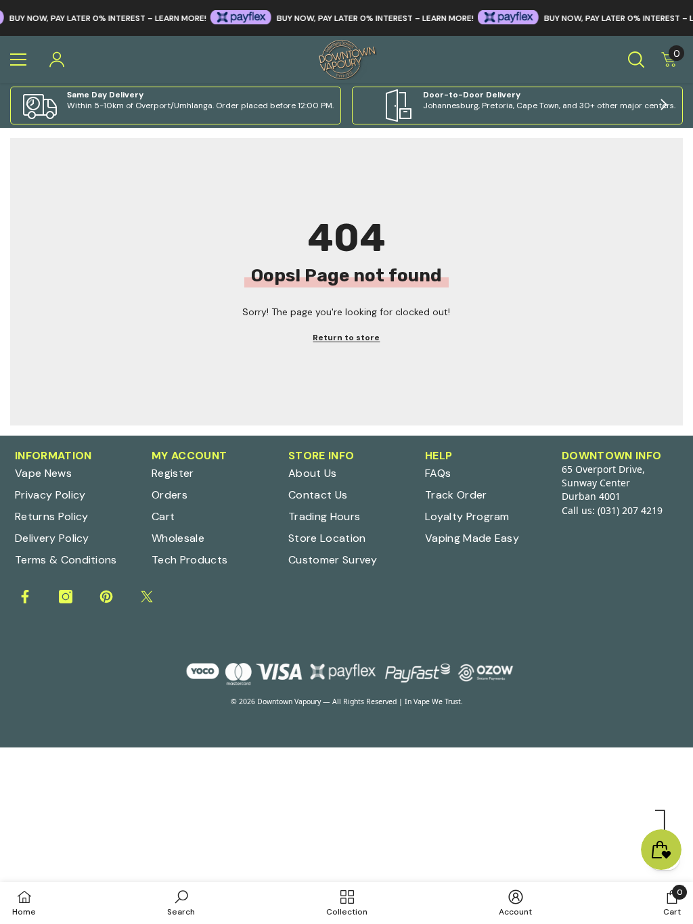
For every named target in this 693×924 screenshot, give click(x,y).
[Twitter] (146, 596)
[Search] (636, 59)
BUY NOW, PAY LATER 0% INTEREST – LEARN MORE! (360, 18)
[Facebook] (25, 596)
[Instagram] (65, 596)
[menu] (18, 59)
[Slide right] (663, 105)
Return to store (346, 337)
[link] (175, 105)
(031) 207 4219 (630, 510)
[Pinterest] (106, 596)
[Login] (57, 59)
